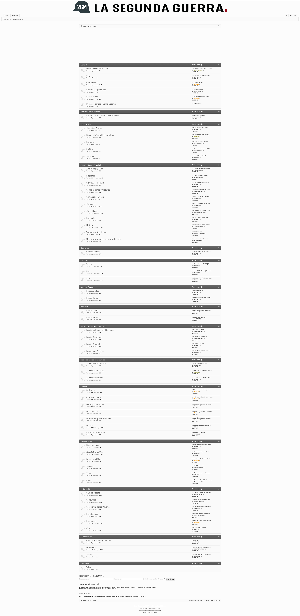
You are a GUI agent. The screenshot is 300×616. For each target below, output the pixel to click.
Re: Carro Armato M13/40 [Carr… (202, 264)
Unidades (84, 306)
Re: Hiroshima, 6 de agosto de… (202, 350)
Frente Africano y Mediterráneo (100, 330)
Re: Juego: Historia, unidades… (201, 513)
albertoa (196, 312)
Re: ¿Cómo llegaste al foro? (200, 96)
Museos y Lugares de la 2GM (98, 418)
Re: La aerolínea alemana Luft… (201, 425)
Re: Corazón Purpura (198, 432)
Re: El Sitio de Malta (198, 329)
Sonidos (90, 466)
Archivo (84, 386)
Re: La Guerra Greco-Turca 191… (202, 127)
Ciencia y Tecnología (95, 183)
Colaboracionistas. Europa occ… (202, 390)
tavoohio (196, 77)
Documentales (92, 445)
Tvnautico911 (198, 170)
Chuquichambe (198, 226)
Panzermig (197, 508)
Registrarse (19, 19)
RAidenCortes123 (199, 212)
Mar (88, 271)
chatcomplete (198, 143)
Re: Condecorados (197, 82)
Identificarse (8, 19)
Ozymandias (198, 177)
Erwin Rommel (198, 70)
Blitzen (196, 265)
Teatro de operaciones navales (93, 360)
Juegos (89, 480)
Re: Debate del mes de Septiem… (202, 492)
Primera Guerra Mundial (90, 111)
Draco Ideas (197, 481)
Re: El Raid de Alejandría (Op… (201, 377)
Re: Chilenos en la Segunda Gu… (202, 224)
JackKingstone (198, 515)
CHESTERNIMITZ (199, 549)
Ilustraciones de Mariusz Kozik (201, 459)
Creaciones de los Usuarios (98, 507)
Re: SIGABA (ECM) (197, 290)
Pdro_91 (196, 272)
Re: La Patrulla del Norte (199, 363)
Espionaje (90, 218)
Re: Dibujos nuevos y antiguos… (202, 506)
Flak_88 (196, 474)
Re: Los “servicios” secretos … (201, 217)
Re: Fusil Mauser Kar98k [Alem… (202, 297)
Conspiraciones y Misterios (98, 190)
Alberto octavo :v (199, 233)
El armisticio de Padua (198, 115)
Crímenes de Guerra (95, 197)
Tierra (89, 264)
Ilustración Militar (94, 459)
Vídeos (89, 473)
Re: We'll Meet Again (198, 466)
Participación (86, 489)
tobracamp (197, 556)
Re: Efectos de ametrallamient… (201, 473)
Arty (146, 608)
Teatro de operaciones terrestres (93, 326)
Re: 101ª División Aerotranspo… (201, 310)
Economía (90, 142)
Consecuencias (93, 251)
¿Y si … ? (89, 528)
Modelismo (91, 547)
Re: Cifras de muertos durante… (202, 404)
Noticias (90, 425)
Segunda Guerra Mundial (91, 165)
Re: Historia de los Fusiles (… (201, 134)
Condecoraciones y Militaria (98, 540)
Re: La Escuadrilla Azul (199, 317)
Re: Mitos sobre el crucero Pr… (201, 251)
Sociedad (90, 156)
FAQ (88, 75)
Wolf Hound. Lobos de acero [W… (202, 397)
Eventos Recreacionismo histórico (101, 104)
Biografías (90, 175)
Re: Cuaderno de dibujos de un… (202, 168)
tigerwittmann (198, 240)
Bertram (196, 84)
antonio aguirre (198, 191)
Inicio (6, 15)
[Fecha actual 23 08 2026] (218, 26)
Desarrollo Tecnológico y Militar (100, 135)
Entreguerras (86, 124)
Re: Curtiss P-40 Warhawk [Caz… (202, 278)
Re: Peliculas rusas (197, 89)
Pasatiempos (92, 514)
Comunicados (92, 82)
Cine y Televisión (93, 397)
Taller (88, 567)
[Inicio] (150, 7)
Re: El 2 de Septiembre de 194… (201, 203)
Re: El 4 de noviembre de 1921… (201, 149)
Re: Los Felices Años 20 (199, 156)
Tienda (89, 554)
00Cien (196, 542)
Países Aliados (92, 291)
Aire (88, 278)
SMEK (195, 529)
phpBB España (157, 610)
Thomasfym (142, 596)
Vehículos (84, 260)
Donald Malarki (198, 501)
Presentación (92, 96)
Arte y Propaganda (94, 168)
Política (89, 149)
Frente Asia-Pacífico (95, 351)
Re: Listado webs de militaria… (201, 554)
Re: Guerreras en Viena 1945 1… (201, 547)
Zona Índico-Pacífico (95, 370)
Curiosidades (92, 211)
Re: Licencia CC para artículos (201, 75)
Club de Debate (93, 493)
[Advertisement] (150, 45)
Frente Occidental (94, 337)
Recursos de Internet (95, 432)
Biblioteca (90, 390)
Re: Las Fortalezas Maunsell (200, 182)
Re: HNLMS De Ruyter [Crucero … (202, 271)
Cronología (91, 204)
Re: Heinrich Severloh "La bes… (201, 210)
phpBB (145, 606)
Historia (89, 225)
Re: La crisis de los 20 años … (201, 141)
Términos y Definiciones (96, 232)
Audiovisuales (86, 441)
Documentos (92, 411)
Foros (16, 15)
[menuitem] (286, 15)
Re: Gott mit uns (197, 231)
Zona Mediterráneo (94, 377)
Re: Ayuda (195, 540)
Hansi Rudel (197, 91)
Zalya (195, 427)
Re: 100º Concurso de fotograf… (202, 499)
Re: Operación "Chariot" (199, 336)
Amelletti (196, 117)
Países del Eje (92, 298)
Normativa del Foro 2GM (97, 68)
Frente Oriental (93, 344)
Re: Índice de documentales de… (202, 444)
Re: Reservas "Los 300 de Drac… (202, 480)
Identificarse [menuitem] (291, 15)
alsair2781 (197, 198)
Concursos (91, 500)
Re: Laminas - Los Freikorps (200, 238)
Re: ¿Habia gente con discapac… (202, 520)
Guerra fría (85, 248)
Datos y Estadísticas (95, 404)
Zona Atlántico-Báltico (96, 363)
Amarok (196, 434)
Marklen (196, 136)
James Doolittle (198, 467)
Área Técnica (85, 563)
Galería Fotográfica (94, 452)
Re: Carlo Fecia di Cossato (200, 175)
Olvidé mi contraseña (151, 579)
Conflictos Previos (94, 128)
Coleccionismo (86, 537)
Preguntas (91, 521)
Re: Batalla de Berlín (198, 343)
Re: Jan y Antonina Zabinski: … (201, 196)
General (84, 65)
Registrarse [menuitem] (295, 15)
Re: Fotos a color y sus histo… (201, 452)
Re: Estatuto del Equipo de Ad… (202, 68)
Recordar (161, 579)
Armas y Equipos (87, 287)
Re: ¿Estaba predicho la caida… (201, 189)
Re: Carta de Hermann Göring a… (202, 411)
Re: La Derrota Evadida (199, 527)
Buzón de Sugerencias (96, 89)
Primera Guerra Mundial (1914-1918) (102, 115)
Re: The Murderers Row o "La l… (202, 370)
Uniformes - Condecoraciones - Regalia (103, 239)
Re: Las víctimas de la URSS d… (201, 418)
